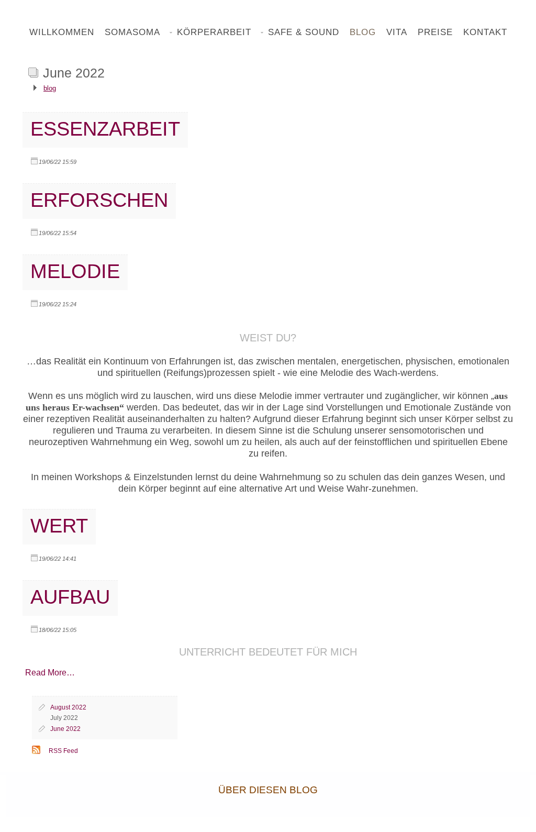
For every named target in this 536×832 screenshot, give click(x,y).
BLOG (363, 32)
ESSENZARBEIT (105, 128)
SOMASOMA (132, 32)
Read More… (50, 672)
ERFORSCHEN (99, 199)
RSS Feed (63, 751)
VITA (396, 32)
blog (49, 88)
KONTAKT (485, 32)
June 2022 (65, 729)
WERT (59, 525)
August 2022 (68, 707)
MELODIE (75, 271)
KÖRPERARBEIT (214, 32)
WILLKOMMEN (61, 32)
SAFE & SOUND (303, 32)
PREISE (435, 32)
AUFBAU (70, 596)
